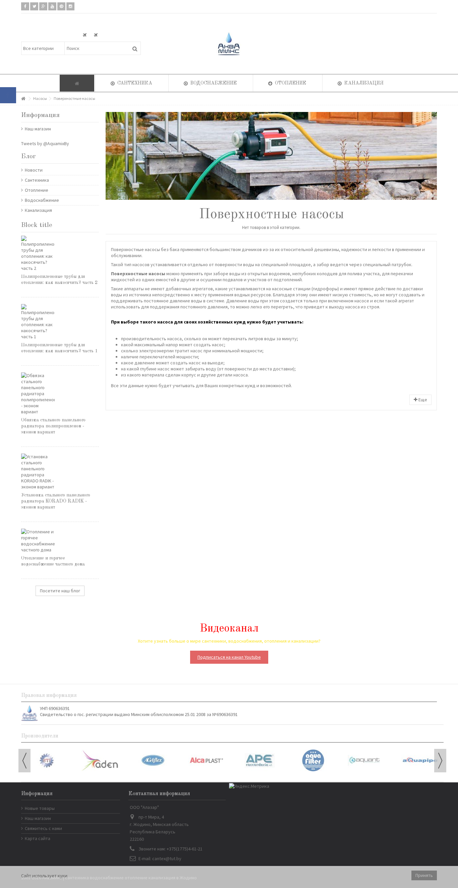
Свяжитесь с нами (43, 828)
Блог (28, 156)
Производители (39, 736)
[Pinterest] (61, 6)
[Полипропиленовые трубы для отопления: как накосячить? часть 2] (60, 253)
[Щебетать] (34, 6)
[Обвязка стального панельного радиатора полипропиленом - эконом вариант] (60, 393)
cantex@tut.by (166, 858)
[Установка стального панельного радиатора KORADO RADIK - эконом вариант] (60, 472)
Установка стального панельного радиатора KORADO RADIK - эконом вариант (55, 501)
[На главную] (23, 99)
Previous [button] (24, 760)
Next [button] (440, 760)
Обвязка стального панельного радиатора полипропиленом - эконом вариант (53, 426)
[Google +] (43, 6)
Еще (422, 400)
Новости (34, 170)
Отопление (36, 190)
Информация (40, 115)
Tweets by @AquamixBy (45, 143)
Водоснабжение (42, 200)
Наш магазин (38, 129)
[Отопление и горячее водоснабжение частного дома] (60, 541)
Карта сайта (37, 838)
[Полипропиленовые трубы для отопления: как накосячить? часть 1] (60, 322)
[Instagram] (70, 6)
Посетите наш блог (60, 591)
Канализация (38, 210)
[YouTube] (52, 6)
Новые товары (40, 808)
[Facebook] (25, 6)
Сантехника (37, 180)
